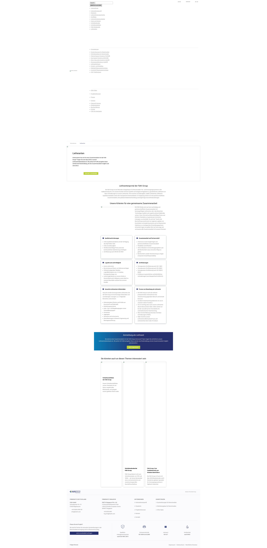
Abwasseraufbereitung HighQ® (99, 62)
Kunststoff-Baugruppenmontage (100, 70)
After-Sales (94, 90)
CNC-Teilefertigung (96, 72)
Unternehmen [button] (94, 8)
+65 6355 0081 (108, 511)
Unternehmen (73, 143)
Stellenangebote (95, 105)
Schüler (93, 109)
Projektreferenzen (96, 94)
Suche (179, 1)
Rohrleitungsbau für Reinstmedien (100, 54)
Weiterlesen (118, 378)
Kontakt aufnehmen (91, 173)
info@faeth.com (76, 512)
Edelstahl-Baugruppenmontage (99, 68)
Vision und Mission (96, 21)
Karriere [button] (93, 100)
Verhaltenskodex (95, 23)
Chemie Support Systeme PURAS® (100, 56)
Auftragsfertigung (95, 64)
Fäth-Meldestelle (95, 27)
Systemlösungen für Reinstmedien (100, 52)
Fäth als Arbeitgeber (96, 111)
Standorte (93, 13)
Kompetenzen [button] (95, 49)
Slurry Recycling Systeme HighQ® (100, 60)
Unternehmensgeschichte (98, 15)
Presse (93, 97)
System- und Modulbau (97, 66)
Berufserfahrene (95, 107)
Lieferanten (94, 29)
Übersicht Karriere (96, 103)
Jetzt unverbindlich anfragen (84, 533)
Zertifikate (93, 17)
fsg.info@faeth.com (109, 513)
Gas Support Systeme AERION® (100, 58)
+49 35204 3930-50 (76, 509)
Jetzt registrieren (133, 347)
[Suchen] (177, 2)
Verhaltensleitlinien (96, 25)
